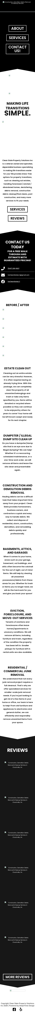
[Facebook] (14, 1009)
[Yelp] (21, 1009)
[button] (5, 311)
